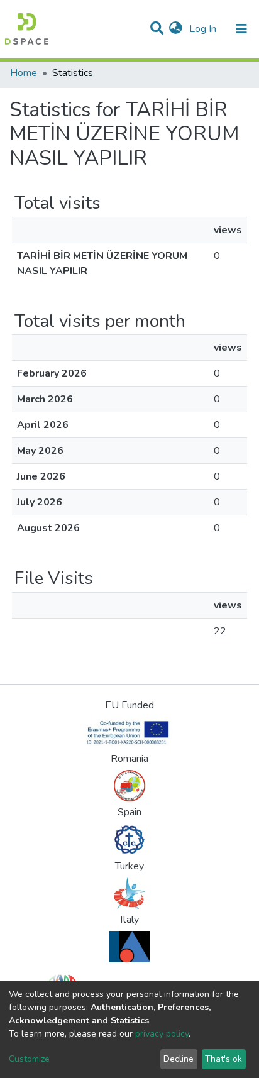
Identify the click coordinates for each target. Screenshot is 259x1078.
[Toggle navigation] (241, 28)
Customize (29, 1059)
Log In (204, 29)
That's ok (223, 1059)
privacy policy (162, 1034)
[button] (176, 28)
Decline (178, 1059)
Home (23, 73)
